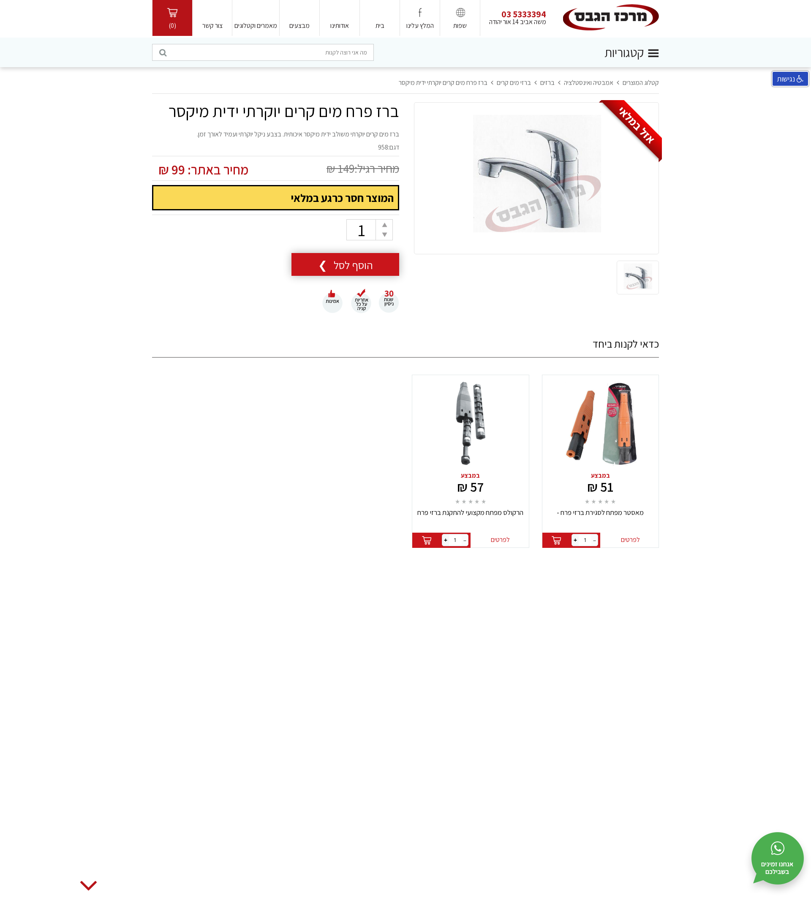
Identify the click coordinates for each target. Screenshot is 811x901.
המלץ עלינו (420, 25)
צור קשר (212, 25)
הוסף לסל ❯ (345, 265)
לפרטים (630, 539)
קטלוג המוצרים (641, 82)
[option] (536, 178)
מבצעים (299, 25)
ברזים (547, 82)
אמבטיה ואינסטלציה (588, 82)
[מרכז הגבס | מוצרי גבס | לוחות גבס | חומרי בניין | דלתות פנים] (611, 17)
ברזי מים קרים (514, 82)
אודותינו (339, 25)
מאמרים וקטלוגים (255, 25)
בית (380, 25)
